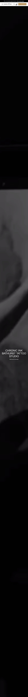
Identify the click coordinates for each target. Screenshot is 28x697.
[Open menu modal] (2, 4)
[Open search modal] (14, 4)
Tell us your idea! (20, 1)
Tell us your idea (22, 4)
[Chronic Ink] (7, 4)
